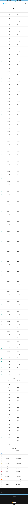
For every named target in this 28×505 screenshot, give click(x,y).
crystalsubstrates (6, 3)
